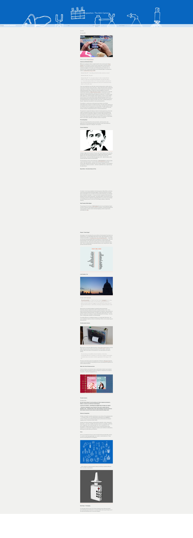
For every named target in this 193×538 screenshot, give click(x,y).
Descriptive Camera (102, 347)
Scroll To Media (121, 25)
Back (69, 25)
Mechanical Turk (107, 360)
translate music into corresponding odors (98, 237)
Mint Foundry (95, 206)
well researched (101, 160)
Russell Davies (90, 59)
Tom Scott (89, 297)
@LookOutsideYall (85, 300)
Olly (87, 210)
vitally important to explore (95, 91)
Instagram (104, 300)
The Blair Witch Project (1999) (89, 70)
